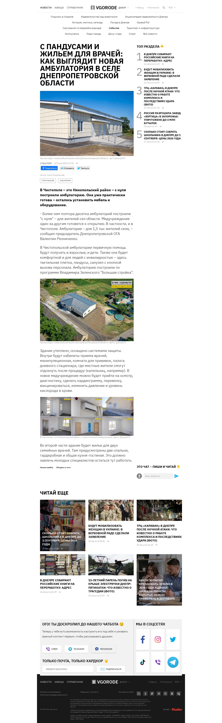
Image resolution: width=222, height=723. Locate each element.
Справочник (75, 7)
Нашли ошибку (46, 467)
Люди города (93, 33)
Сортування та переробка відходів (82, 28)
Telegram (79, 649)
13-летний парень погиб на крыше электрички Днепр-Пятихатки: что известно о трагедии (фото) (110, 585)
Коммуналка (72, 33)
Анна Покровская (55, 175)
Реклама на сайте (126, 692)
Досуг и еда (114, 33)
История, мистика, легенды (87, 22)
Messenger (106, 649)
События (114, 28)
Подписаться (113, 669)
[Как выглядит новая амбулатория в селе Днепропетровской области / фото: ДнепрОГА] (87, 309)
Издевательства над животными (99, 16)
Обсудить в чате (63, 467)
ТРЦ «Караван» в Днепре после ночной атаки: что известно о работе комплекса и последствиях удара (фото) (162, 96)
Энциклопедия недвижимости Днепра (146, 16)
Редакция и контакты (89, 692)
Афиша (59, 7)
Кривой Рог (143, 22)
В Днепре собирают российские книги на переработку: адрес (159, 57)
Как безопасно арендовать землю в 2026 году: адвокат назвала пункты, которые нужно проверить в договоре (157, 589)
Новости (45, 7)
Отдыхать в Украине (62, 16)
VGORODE (107, 682)
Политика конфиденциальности (54, 695)
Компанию (154, 8)
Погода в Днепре (119, 22)
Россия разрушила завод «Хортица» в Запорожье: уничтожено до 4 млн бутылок (162, 118)
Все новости (150, 33)
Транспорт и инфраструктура (143, 28)
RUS (171, 8)
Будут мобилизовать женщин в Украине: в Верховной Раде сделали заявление (162, 74)
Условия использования (50, 692)
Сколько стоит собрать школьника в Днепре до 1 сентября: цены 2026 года (162, 135)
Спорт (132, 33)
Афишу (140, 8)
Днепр (123, 682)
